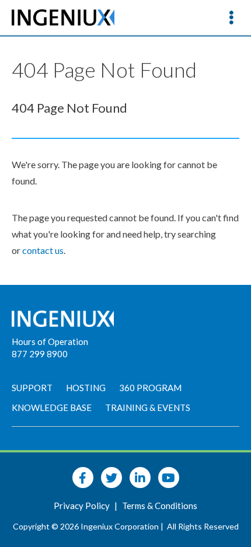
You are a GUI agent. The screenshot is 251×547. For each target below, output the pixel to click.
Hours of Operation (50, 341)
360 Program (150, 387)
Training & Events (147, 407)
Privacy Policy (82, 505)
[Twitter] (111, 477)
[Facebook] (82, 477)
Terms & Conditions (159, 505)
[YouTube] (168, 477)
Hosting (86, 387)
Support (32, 387)
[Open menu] (231, 18)
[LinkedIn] (140, 477)
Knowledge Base (52, 407)
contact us (43, 250)
